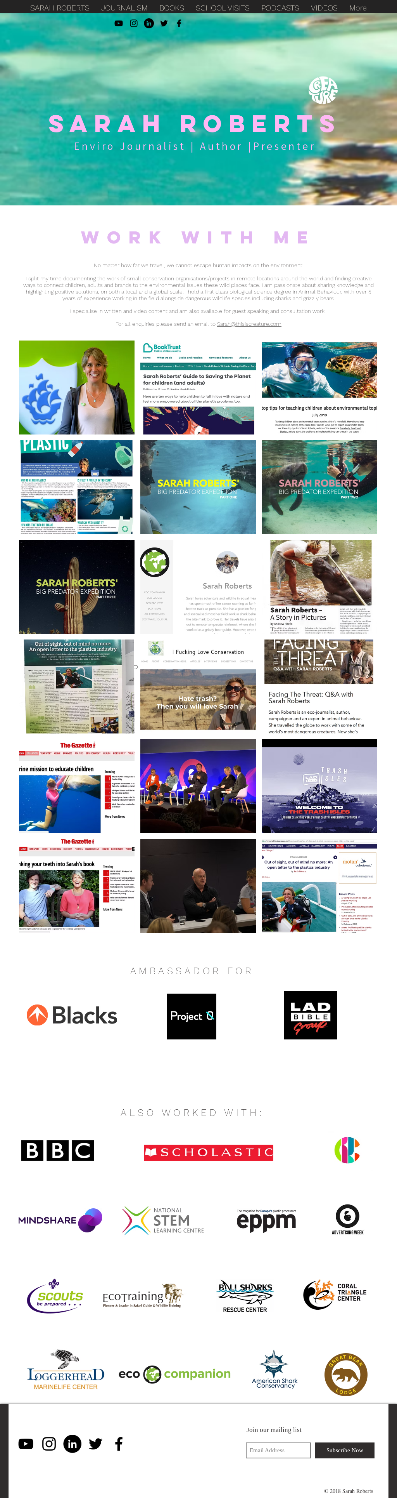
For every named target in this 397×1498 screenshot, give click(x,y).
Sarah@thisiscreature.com (249, 324)
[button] (77, 387)
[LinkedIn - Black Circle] (149, 23)
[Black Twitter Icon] (164, 23)
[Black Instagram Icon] (134, 23)
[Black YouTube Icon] (119, 23)
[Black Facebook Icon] (179, 23)
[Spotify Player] (185, 1444)
